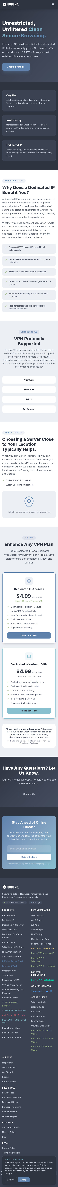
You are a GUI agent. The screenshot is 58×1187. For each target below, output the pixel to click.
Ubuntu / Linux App (40, 939)
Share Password (9, 1111)
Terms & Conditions (11, 1153)
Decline (10, 1180)
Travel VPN (7, 975)
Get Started (7, 1072)
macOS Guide (37, 1007)
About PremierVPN (11, 1127)
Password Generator (11, 1097)
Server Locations (10, 997)
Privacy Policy (8, 1148)
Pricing (5, 1077)
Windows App (37, 915)
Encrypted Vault (9, 966)
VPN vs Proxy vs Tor (12, 985)
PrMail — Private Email (12, 961)
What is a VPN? (9, 1067)
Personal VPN (8, 915)
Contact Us (29, 794)
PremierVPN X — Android (43, 966)
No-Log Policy (8, 1132)
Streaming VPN (9, 971)
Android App (37, 929)
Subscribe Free (29, 857)
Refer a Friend (9, 1081)
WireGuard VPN (9, 929)
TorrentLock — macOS (41, 991)
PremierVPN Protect (42, 980)
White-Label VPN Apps (13, 947)
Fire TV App (37, 934)
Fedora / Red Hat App (41, 944)
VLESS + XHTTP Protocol (14, 1010)
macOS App (36, 920)
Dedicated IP (8, 920)
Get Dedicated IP (16, 66)
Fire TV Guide (37, 1021)
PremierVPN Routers (42, 948)
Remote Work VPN (11, 980)
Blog (4, 1137)
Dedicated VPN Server (13, 925)
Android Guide (38, 1016)
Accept (23, 1180)
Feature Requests (10, 1116)
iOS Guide (36, 1011)
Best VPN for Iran (10, 1033)
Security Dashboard (11, 956)
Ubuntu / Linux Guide (41, 1026)
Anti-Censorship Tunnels (13, 1015)
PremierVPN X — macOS (42, 953)
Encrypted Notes (10, 1102)
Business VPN (8, 942)
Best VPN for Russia (11, 1037)
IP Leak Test (8, 1093)
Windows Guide (38, 1002)
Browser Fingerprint (11, 1107)
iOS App (35, 925)
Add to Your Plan (29, 635)
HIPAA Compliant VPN (12, 952)
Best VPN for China (11, 1028)
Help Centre (8, 1063)
